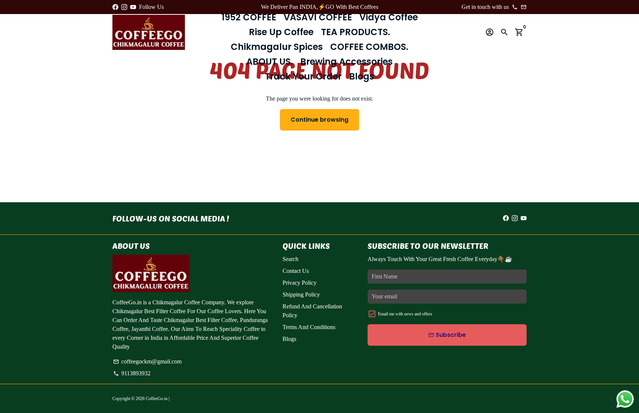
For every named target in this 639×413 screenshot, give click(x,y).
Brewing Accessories (346, 61)
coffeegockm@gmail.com (147, 361)
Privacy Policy (300, 283)
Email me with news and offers (405, 313)
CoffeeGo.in (157, 398)
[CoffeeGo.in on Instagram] (124, 7)
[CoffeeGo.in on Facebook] (115, 7)
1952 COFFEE (249, 17)
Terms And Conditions (309, 327)
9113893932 (132, 373)
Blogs (361, 76)
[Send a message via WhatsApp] (625, 399)
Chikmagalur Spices (277, 47)
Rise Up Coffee (281, 32)
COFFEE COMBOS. (369, 47)
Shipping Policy (301, 294)
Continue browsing (319, 119)
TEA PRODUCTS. (355, 32)
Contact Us (296, 271)
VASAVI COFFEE (318, 17)
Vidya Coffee (388, 17)
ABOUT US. (269, 61)
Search (290, 259)
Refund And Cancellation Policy (312, 310)
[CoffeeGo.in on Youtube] (133, 7)
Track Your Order (303, 76)
